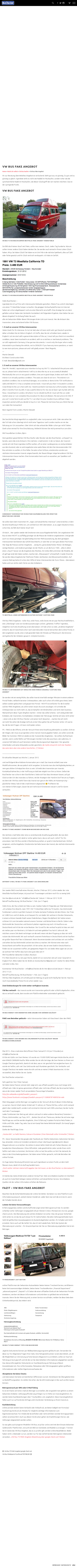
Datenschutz (66, 1565)
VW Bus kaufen (24, 171)
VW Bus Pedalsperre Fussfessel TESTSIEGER (16, 1454)
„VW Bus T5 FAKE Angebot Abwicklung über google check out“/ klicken (38, 1437)
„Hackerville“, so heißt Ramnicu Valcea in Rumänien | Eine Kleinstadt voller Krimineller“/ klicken (38, 1134)
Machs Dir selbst (12, 171)
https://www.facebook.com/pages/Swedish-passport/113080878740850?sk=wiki (33, 1097)
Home (4, 171)
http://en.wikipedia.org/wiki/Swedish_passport (19, 1094)
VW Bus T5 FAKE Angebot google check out (18, 1451)
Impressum (56, 1565)
